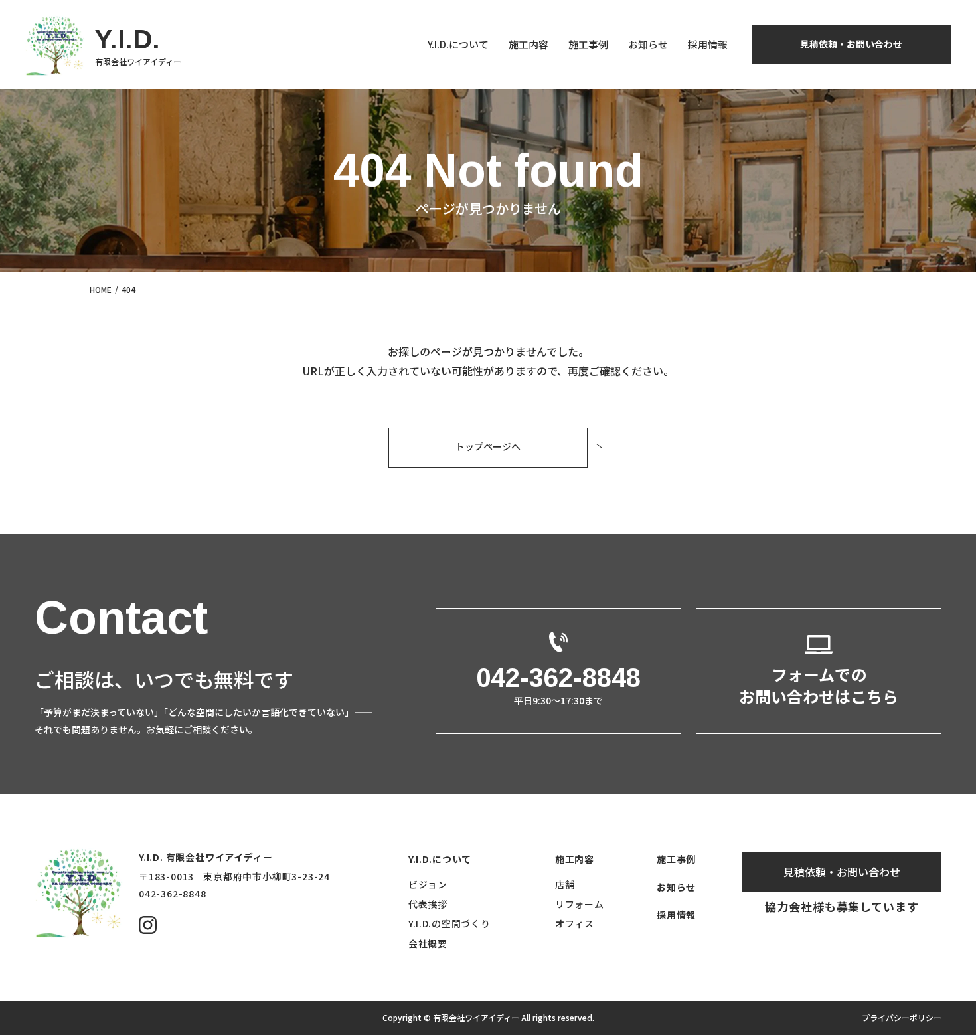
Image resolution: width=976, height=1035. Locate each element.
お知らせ (648, 44)
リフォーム (579, 904)
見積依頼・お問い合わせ (851, 43)
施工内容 (528, 44)
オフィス (574, 923)
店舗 (564, 884)
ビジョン (427, 884)
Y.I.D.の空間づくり (449, 923)
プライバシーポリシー (901, 1017)
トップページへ (488, 446)
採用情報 (708, 44)
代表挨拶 (427, 904)
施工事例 (588, 44)
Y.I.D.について (458, 44)
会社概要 (427, 943)
